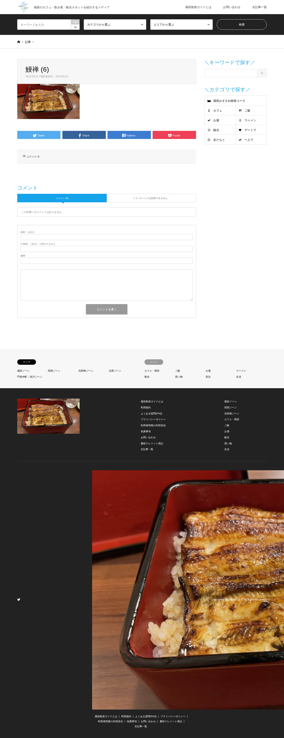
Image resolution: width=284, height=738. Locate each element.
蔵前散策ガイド (234, 600)
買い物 (179, 376)
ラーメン (250, 120)
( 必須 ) (27, 232)
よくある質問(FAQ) (151, 413)
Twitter (18, 599)
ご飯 (247, 110)
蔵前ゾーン (23, 370)
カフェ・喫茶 (151, 370)
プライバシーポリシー (153, 419)
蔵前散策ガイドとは (198, 7)
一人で (248, 140)
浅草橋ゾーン (85, 370)
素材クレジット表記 (152, 443)
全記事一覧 (259, 7)
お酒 (216, 120)
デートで (250, 130)
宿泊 (208, 376)
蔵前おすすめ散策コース (229, 101)
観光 (216, 130)
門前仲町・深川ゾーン (29, 376)
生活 (238, 376)
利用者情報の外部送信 (153, 425)
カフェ (217, 110)
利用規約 (146, 407)
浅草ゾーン (115, 370)
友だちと (219, 140)
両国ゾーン (54, 370)
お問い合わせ (232, 7)
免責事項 (146, 431)
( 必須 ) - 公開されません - (39, 244)
